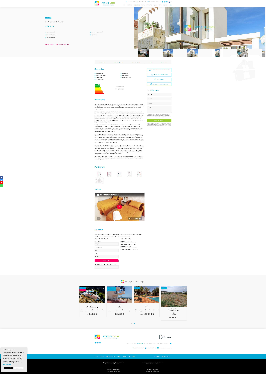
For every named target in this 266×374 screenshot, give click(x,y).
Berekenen (106, 260)
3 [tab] (134, 323)
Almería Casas (105, 3)
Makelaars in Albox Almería (152, 369)
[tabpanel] (92, 301)
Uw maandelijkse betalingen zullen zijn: (105, 264)
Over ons (129, 5)
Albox (155, 5)
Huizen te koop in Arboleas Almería (113, 371)
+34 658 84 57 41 (142, 1)
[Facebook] (162, 1)
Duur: (96, 253)
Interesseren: (98, 247)
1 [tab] (131, 323)
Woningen (137, 5)
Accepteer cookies (8, 368)
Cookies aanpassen (19, 368)
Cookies (125, 356)
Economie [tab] (164, 62)
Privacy (119, 356)
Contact (165, 5)
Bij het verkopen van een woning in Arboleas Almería (113, 362)
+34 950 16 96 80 (131, 1)
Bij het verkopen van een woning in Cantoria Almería (152, 362)
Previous (136, 27)
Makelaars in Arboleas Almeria (113, 369)
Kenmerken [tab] (102, 62)
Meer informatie (7, 364)
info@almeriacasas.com (154, 1)
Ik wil (159, 120)
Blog (160, 5)
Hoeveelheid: (98, 241)
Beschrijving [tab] (118, 62)
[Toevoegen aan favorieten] (103, 288)
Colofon (112, 356)
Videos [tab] (150, 62)
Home (123, 5)
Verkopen (149, 5)
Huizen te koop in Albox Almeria (152, 371)
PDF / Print (160, 79)
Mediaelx (166, 356)
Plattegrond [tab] (135, 62)
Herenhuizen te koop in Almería (153, 363)
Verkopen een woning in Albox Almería (113, 363)
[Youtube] (167, 1)
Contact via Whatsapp (160, 84)
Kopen (143, 5)
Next (263, 27)
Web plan (132, 356)
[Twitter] (165, 1)
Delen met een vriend (160, 74)
